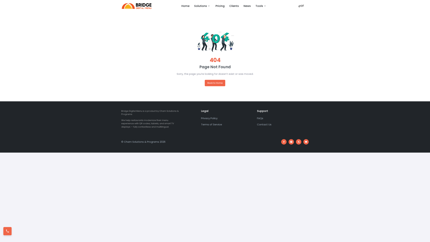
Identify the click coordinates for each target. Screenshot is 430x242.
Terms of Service (211, 124)
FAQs (260, 118)
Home (185, 6)
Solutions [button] (201, 6)
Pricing (220, 6)
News (247, 6)
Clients (234, 6)
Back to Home (215, 83)
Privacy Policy (209, 118)
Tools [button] (259, 6)
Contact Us (264, 124)
